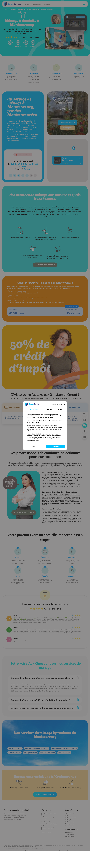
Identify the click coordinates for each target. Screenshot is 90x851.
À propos (61, 409)
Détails (49, 409)
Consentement (33, 409)
